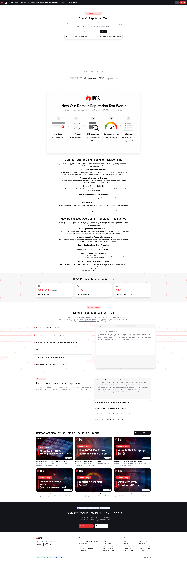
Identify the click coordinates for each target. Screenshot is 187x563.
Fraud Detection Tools (72, 2)
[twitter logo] (147, 557)
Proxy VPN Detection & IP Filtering (88, 541)
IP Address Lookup (84, 543)
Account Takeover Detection (87, 546)
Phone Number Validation (86, 548)
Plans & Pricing (143, 541)
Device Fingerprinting (45, 2)
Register (183, 2)
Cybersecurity (55, 2)
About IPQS (127, 541)
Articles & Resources (144, 546)
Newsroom (142, 550)
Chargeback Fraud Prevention (111, 550)
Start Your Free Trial (85, 526)
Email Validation (107, 543)
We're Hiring (59, 557)
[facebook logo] (145, 557)
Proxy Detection (15, 2)
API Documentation (129, 550)
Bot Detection (83, 550)
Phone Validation (35, 2)
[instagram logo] (150, 557)
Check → (103, 31)
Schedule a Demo (102, 526)
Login (177, 2)
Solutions (63, 2)
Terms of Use (127, 546)
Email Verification (25, 2)
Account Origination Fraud (110, 546)
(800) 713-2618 (93, 508)
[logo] (55, 538)
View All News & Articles (141, 433)
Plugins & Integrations (145, 548)
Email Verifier (106, 541)
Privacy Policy (128, 548)
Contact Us (127, 543)
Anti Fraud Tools (143, 543)
